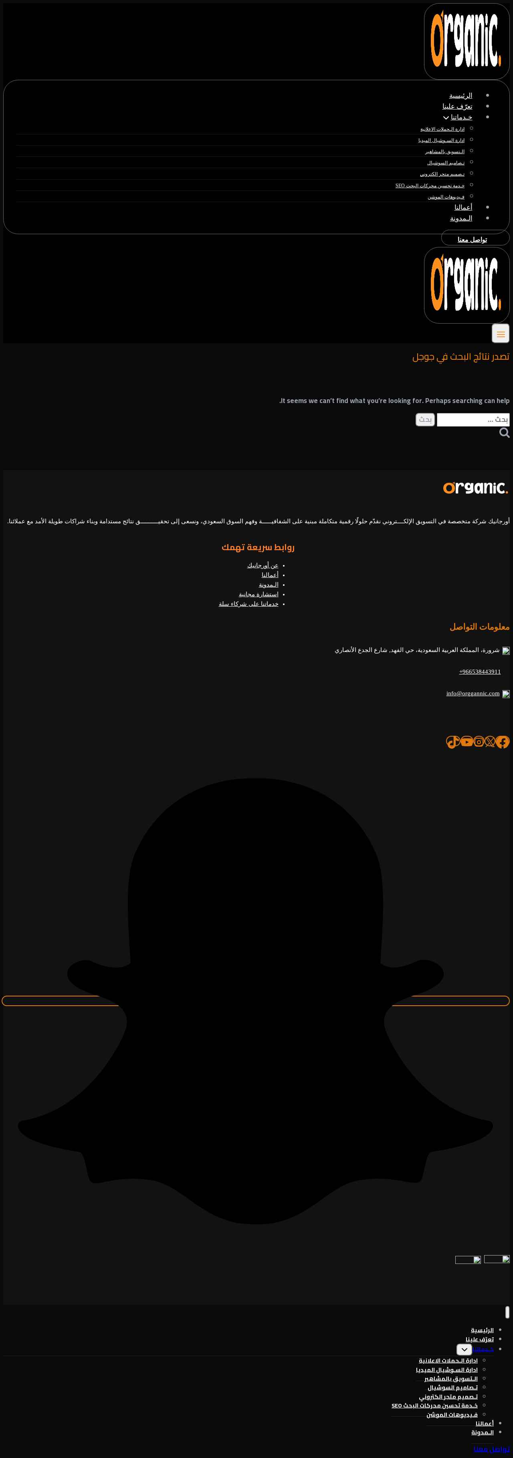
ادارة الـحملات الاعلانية (442, 129)
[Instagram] (479, 741)
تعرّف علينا (457, 106)
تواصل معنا (472, 239)
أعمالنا (463, 207)
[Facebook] (502, 741)
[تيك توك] (453, 741)
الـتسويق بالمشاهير (445, 151)
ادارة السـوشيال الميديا (441, 140)
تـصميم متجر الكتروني (442, 174)
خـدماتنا (483, 1349)
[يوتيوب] (466, 741)
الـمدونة (461, 218)
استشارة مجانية (259, 594)
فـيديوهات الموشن (446, 197)
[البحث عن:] (472, 419)
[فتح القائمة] (501, 333)
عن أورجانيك (263, 565)
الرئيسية (461, 95)
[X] (490, 741)
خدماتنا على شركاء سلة (249, 604)
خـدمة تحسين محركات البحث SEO (430, 185)
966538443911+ (480, 671)
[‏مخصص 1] (256, 1001)
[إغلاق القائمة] (507, 1312)
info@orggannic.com (473, 693)
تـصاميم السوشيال (446, 163)
